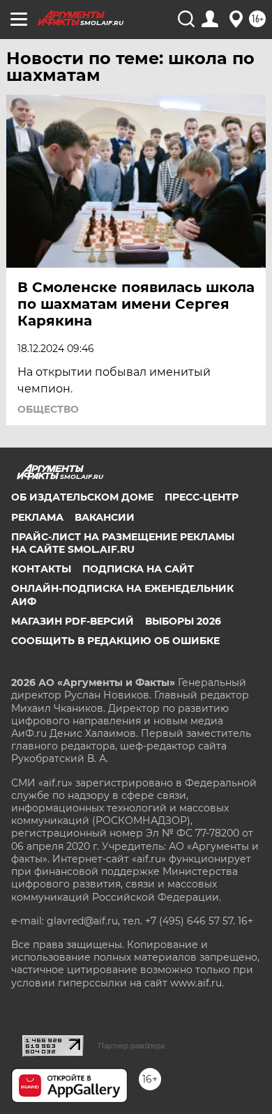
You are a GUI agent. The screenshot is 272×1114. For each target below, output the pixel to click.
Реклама (37, 517)
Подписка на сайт (138, 569)
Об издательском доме (82, 497)
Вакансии (105, 517)
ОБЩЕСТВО (48, 409)
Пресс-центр (202, 497)
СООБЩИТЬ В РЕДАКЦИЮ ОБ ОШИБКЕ (115, 640)
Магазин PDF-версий (72, 621)
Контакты (41, 569)
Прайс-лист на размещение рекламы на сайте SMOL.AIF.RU (122, 543)
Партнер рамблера (131, 1045)
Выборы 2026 (183, 621)
